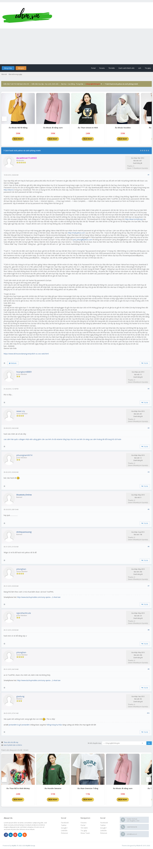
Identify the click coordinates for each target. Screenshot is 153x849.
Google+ (103, 828)
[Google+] (15, 835)
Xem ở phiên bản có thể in (12, 745)
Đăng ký (21, 68)
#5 (148, 509)
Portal (93, 68)
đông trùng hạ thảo (54, 725)
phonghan (21, 569)
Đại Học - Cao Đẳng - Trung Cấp (72, 84)
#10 (148, 713)
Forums (102, 68)
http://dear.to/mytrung (133, 219)
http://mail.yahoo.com (76, 233)
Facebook (104, 822)
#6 (148, 546)
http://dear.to (9, 190)
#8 (148, 630)
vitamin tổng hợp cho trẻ (66, 439)
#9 (148, 669)
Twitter (103, 825)
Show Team (85, 833)
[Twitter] (20, 835)
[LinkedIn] (10, 835)
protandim (26, 725)
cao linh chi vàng (82, 439)
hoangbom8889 (24, 371)
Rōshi (139, 845)
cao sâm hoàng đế (97, 439)
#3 (148, 428)
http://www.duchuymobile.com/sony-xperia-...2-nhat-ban (38, 597)
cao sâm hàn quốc (11, 439)
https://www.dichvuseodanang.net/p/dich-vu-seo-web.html (26, 354)
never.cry (20, 411)
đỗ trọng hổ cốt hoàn (113, 439)
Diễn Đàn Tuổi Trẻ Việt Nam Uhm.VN (16, 84)
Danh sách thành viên (126, 68)
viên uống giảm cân (37, 439)
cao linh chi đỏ (50, 439)
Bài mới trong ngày (15, 74)
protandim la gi (14, 725)
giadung (20, 696)
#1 (148, 175)
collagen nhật (24, 439)
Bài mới (4, 74)
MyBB (14, 845)
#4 (148, 472)
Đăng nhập (8, 68)
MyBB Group (30, 845)
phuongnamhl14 (24, 455)
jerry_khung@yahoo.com (82, 239)
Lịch (139, 68)
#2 (148, 389)
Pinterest (103, 833)
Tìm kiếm (112, 68)
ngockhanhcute (23, 613)
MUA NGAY (18, 139)
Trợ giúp (148, 68)
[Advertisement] (76, 46)
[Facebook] (6, 835)
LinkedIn (103, 830)
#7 (148, 586)
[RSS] (24, 835)
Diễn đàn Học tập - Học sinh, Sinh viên (45, 84)
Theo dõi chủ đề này (11, 742)
